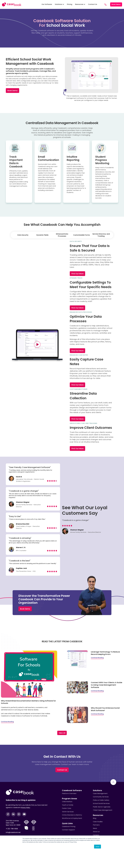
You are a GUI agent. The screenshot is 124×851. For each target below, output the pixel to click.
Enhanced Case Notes (79, 355)
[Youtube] (24, 814)
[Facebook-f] (8, 814)
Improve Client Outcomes (91, 427)
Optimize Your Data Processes (86, 319)
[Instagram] (19, 814)
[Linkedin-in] (13, 814)
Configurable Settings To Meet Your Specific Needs (91, 284)
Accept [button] (97, 846)
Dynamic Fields (42, 235)
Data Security (22, 235)
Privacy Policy (25, 808)
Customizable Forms (81, 235)
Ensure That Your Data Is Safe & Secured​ (90, 248)
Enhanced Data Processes (62, 235)
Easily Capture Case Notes (86, 361)
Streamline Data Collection (83, 395)
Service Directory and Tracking (101, 235)
